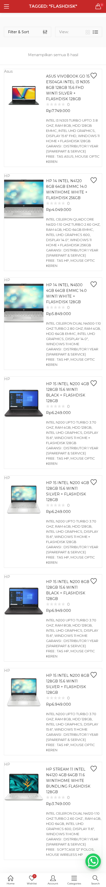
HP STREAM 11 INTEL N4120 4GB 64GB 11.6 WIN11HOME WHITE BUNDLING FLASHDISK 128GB (68, 780)
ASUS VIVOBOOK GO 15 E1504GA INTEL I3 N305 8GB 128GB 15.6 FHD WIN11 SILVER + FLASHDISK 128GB (68, 87)
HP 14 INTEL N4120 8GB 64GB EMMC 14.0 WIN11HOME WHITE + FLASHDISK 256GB (66, 189)
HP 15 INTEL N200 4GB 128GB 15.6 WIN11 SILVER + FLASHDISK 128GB (67, 491)
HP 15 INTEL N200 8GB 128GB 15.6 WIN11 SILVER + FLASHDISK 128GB (67, 684)
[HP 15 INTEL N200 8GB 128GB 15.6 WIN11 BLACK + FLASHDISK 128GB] (23, 599)
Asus (8, 71)
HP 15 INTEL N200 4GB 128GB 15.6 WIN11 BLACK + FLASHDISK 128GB (67, 392)
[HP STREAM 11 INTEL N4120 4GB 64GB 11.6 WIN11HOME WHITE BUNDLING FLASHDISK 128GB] (23, 787)
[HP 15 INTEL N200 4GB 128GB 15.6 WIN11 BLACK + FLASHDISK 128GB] (23, 402)
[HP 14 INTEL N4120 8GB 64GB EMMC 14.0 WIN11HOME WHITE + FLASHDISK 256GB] (23, 199)
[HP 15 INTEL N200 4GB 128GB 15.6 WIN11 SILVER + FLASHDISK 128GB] (23, 500)
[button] (98, 6)
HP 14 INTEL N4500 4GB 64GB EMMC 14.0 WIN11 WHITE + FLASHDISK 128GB (66, 293)
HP (7, 176)
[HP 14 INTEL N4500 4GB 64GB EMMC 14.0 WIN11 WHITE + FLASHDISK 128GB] (23, 303)
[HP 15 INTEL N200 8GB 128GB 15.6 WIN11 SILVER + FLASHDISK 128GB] (23, 692)
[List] (95, 32)
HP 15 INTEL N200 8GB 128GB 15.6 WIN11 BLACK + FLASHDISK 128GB (67, 590)
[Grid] (87, 32)
